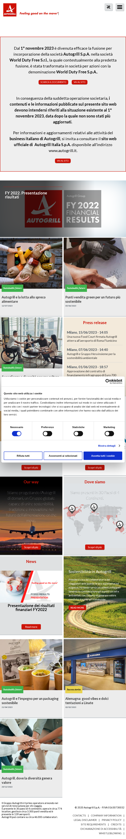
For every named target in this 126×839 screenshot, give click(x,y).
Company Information (106, 815)
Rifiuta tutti (23, 455)
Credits (116, 824)
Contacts (79, 815)
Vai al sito (79, 82)
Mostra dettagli (107, 445)
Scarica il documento (53, 82)
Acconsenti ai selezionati (63, 455)
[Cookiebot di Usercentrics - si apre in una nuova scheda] (108, 381)
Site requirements (93, 824)
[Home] (9, 11)
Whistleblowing (110, 833)
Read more (31, 626)
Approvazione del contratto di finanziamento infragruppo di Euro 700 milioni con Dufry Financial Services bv (91, 375)
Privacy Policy (111, 819)
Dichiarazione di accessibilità (100, 828)
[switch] (47, 433)
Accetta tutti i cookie (103, 455)
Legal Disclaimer (85, 819)
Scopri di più (31, 467)
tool (107, 12)
